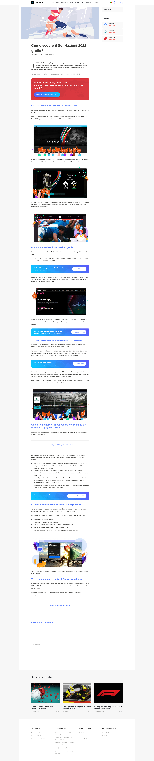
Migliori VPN (78, 2)
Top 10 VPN (118, 2)
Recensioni (88, 2)
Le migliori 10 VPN (36, 735)
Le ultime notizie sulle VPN (38, 738)
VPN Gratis (55, 2)
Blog (96, 2)
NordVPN (104, 735)
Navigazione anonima (84, 735)
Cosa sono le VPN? (66, 2)
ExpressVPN (105, 732)
